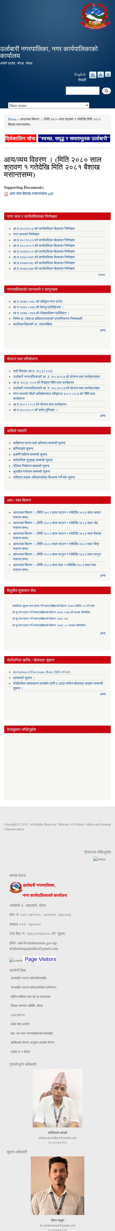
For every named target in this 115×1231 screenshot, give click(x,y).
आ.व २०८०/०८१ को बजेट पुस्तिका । (35, 410)
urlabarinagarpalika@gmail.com (33, 948)
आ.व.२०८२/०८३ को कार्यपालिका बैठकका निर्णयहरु (44, 228)
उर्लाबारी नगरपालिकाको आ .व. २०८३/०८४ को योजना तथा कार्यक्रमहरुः (57, 376)
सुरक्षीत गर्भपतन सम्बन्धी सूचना (31, 471)
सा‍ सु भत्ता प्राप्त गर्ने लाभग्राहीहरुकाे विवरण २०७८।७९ (40, 618)
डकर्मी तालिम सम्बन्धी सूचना (30, 454)
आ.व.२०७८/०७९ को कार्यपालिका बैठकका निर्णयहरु (44, 257)
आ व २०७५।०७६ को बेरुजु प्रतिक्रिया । (38, 307)
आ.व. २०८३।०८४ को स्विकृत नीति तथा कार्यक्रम (43, 382)
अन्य (102, 330)
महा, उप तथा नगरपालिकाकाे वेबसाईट (32, 1033)
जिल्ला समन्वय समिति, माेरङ (27, 1005)
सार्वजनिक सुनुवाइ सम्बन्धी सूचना (33, 460)
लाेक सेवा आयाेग (20, 1024)
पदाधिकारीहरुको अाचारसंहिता (32, 324)
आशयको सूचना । (24, 678)
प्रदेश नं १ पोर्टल (20, 1051)
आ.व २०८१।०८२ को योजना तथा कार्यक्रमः (40, 404)
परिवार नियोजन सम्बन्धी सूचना (31, 466)
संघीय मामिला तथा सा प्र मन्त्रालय (31, 996)
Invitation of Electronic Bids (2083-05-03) (41, 672)
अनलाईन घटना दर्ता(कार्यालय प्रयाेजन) (33, 987)
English (80, 74)
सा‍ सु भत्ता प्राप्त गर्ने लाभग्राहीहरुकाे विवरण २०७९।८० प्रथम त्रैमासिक (49, 625)
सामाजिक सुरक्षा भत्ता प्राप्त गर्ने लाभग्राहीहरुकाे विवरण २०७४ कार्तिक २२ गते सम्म (53, 606)
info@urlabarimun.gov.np (37, 942)
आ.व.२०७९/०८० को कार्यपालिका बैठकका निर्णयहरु (44, 251)
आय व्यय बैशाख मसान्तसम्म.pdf (31, 193)
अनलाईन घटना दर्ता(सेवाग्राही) (29, 978)
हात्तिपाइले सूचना (23, 448)
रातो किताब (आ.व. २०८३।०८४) (32, 371)
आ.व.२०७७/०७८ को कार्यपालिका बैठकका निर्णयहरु (44, 263)
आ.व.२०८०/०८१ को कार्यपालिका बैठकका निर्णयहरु (44, 245)
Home (12, 119)
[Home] (95, 15)
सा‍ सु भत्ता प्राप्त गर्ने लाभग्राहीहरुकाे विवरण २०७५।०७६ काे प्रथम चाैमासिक (51, 612)
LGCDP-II (18, 1015)
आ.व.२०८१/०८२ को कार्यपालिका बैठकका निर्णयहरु (44, 240)
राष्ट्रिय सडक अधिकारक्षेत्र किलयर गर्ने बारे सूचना (44, 477)
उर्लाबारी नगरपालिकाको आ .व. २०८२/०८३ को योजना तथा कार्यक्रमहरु (56, 388)
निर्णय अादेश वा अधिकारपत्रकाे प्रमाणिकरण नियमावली (47, 318)
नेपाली (82, 79)
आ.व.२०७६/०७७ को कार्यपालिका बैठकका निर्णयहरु (44, 268)
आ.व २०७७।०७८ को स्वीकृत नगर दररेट (38, 301)
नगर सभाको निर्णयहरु (26, 234)
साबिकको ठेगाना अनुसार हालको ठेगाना (33, 1042)
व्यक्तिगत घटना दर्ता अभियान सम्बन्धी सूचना (39, 443)
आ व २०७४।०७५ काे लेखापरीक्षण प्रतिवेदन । (41, 313)
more (101, 274)
